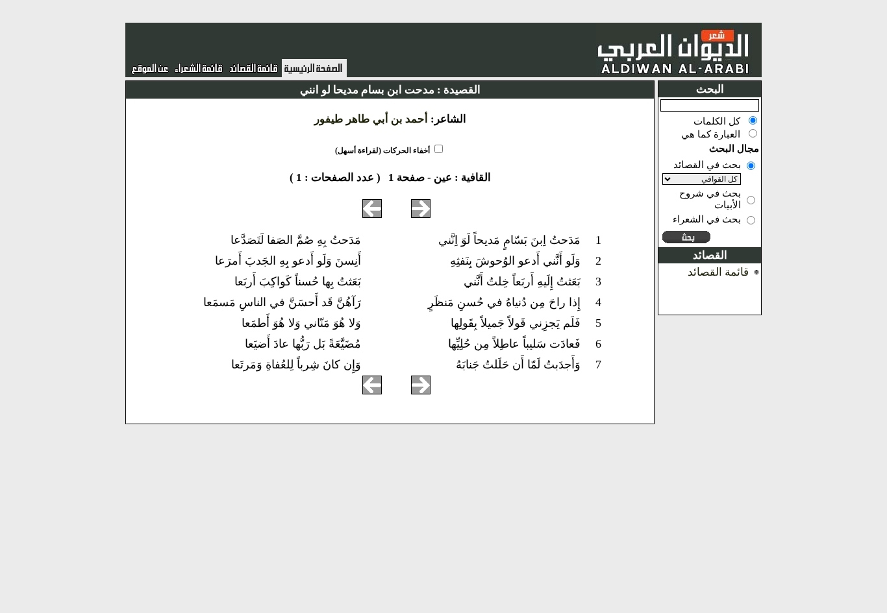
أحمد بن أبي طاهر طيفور (371, 119)
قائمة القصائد (718, 272)
